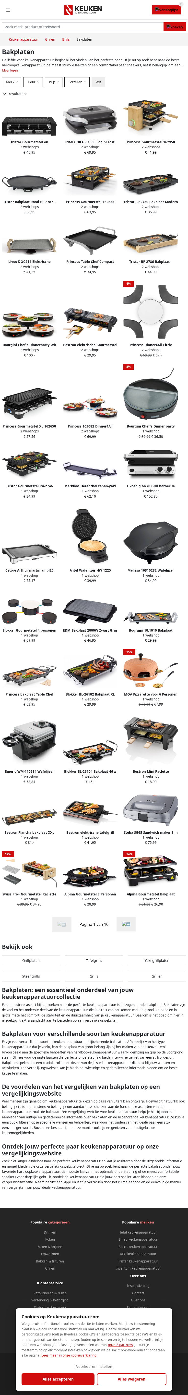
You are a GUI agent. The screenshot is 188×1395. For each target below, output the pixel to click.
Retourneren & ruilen (50, 1293)
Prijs (52, 82)
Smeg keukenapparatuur (138, 1239)
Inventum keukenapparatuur (138, 1268)
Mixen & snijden (50, 1247)
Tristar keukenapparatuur (138, 1261)
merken (147, 1222)
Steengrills (31, 976)
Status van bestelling (50, 1307)
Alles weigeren (131, 1379)
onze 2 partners (120, 1345)
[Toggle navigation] (8, 9)
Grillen (157, 976)
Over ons (138, 1300)
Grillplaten (31, 960)
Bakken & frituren (50, 1261)
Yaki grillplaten (157, 960)
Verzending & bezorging (50, 1300)
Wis (98, 82)
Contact (138, 1293)
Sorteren (76, 82)
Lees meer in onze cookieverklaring (68, 1355)
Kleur (31, 82)
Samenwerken (138, 1307)
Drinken (50, 1232)
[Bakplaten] (126, 924)
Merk (10, 82)
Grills (94, 976)
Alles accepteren (58, 1379)
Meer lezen (10, 70)
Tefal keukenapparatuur (138, 1232)
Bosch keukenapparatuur (138, 1247)
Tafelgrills (94, 960)
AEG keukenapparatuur (138, 1254)
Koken (50, 1239)
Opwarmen (50, 1254)
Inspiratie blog (138, 1286)
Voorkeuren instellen (94, 1366)
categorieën (59, 1222)
